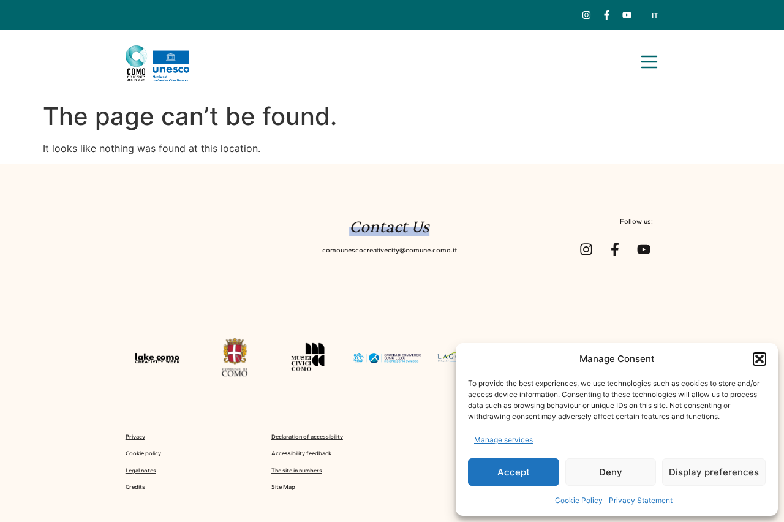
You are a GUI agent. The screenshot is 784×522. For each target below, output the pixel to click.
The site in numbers (296, 470)
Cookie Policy (579, 500)
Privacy (135, 436)
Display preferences (714, 472)
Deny (610, 472)
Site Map (283, 486)
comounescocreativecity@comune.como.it (389, 250)
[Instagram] (587, 15)
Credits (135, 486)
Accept (513, 472)
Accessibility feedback (301, 453)
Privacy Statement (641, 500)
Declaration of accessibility (307, 436)
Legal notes (141, 470)
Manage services (503, 439)
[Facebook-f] (607, 15)
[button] (759, 359)
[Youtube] (627, 15)
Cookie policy (143, 453)
